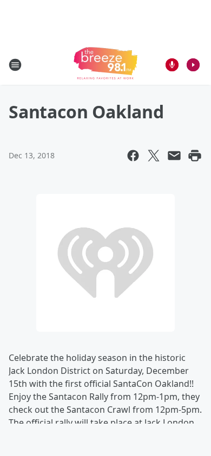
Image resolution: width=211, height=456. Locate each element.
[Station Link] (105, 64)
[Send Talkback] (172, 64)
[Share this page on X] (153, 155)
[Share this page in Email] (174, 155)
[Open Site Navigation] (15, 64)
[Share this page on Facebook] (133, 155)
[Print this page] (194, 155)
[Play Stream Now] (193, 64)
